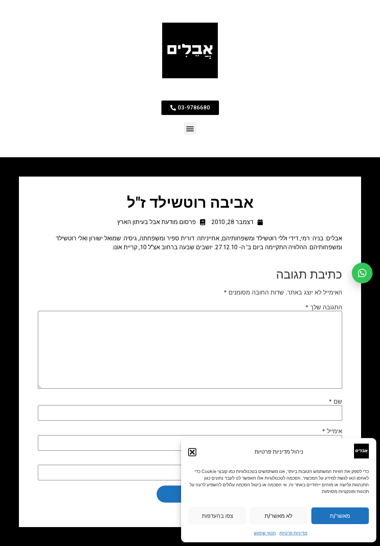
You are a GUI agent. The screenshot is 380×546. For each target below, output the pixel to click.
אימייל (332, 431)
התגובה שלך (323, 307)
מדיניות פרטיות (293, 533)
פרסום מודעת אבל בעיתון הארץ (156, 222)
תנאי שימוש (265, 533)
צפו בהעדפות (217, 515)
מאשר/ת (340, 515)
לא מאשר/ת (278, 515)
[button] (192, 452)
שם (335, 401)
